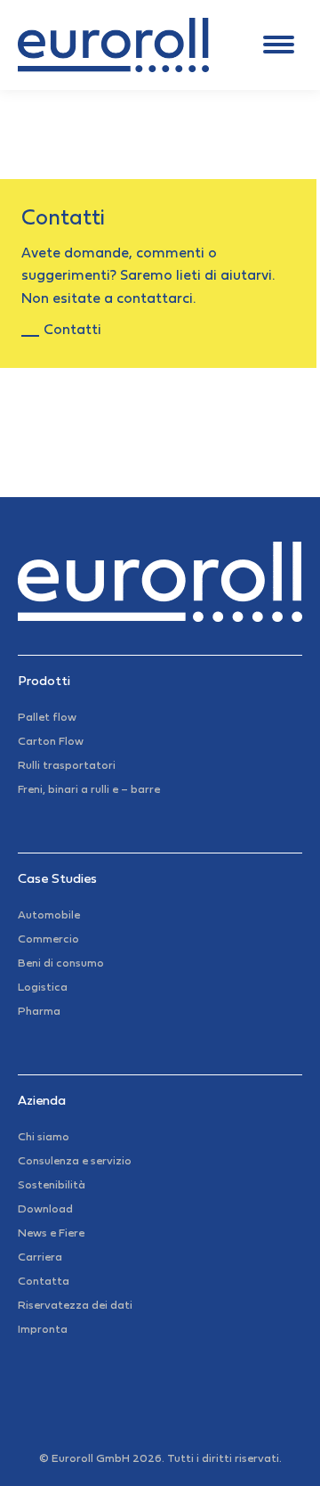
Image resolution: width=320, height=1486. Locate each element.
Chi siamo (43, 1137)
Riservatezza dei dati (75, 1306)
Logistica (43, 988)
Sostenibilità (51, 1185)
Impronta (43, 1330)
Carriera (40, 1258)
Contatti (72, 330)
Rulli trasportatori (67, 766)
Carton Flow (51, 742)
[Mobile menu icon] (278, 44)
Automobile (49, 915)
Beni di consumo (61, 964)
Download (45, 1209)
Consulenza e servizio (75, 1161)
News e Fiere (51, 1234)
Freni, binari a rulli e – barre (89, 790)
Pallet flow (47, 718)
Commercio (48, 940)
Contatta (43, 1282)
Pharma (39, 1012)
